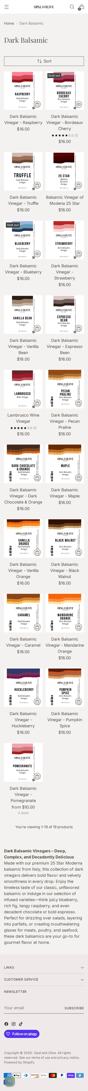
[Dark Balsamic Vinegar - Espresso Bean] (65, 314)
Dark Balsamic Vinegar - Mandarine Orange (65, 645)
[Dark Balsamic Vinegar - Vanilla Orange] (23, 538)
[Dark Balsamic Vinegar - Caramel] (23, 613)
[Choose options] (37, 776)
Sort (47, 61)
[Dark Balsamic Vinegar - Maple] (65, 464)
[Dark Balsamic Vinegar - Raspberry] (23, 90)
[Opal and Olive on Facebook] (6, 1025)
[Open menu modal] (6, 7)
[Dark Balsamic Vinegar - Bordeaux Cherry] (65, 90)
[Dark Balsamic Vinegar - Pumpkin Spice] (65, 688)
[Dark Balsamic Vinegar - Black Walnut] (65, 538)
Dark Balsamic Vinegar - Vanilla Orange (23, 570)
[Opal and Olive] (44, 6)
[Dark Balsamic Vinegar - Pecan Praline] (65, 389)
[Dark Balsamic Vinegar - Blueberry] (23, 240)
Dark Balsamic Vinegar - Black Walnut (64, 570)
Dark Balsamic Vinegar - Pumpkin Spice (64, 719)
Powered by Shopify (19, 1062)
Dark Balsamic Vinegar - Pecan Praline (65, 421)
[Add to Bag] (37, 104)
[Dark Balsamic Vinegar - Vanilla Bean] (23, 314)
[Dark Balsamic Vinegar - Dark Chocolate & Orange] (23, 464)
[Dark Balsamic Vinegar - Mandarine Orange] (65, 613)
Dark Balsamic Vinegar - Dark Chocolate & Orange (23, 495)
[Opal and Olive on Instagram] (14, 1025)
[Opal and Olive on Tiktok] (21, 1025)
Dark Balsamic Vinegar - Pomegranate (23, 794)
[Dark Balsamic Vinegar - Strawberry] (65, 240)
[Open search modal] (71, 7)
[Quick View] (78, 104)
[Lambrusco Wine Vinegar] (23, 389)
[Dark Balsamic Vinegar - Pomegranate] (23, 762)
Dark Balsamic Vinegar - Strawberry (64, 271)
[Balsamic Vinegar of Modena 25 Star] (65, 171)
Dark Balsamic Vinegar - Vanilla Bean (23, 346)
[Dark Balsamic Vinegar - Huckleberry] (23, 688)
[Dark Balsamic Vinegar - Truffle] (23, 171)
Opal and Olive (45, 1053)
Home (9, 23)
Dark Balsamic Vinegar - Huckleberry (23, 719)
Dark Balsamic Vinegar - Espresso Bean (65, 346)
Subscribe (74, 1008)
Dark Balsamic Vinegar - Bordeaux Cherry (64, 122)
